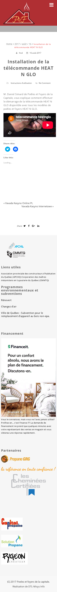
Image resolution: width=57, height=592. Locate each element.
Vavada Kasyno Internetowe (37, 206)
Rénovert (6, 300)
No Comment (45, 83)
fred (21, 53)
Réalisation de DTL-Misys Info (29, 586)
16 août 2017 (35, 53)
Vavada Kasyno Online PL (19, 203)
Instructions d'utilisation (21, 83)
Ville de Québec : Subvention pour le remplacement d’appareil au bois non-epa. (25, 314)
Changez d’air (8, 306)
